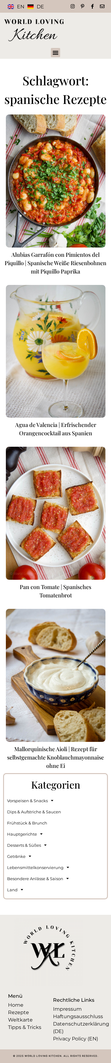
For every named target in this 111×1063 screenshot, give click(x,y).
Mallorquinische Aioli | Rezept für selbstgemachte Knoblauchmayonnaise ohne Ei (55, 757)
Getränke (16, 856)
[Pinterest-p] (82, 6)
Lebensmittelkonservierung (35, 867)
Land (12, 889)
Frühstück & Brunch (27, 822)
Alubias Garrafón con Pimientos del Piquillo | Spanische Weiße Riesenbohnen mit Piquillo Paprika (55, 263)
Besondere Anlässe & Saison (35, 878)
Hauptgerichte (22, 834)
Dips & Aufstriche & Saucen (34, 811)
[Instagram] (72, 6)
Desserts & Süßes (24, 845)
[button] (55, 52)
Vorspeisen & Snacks (27, 800)
